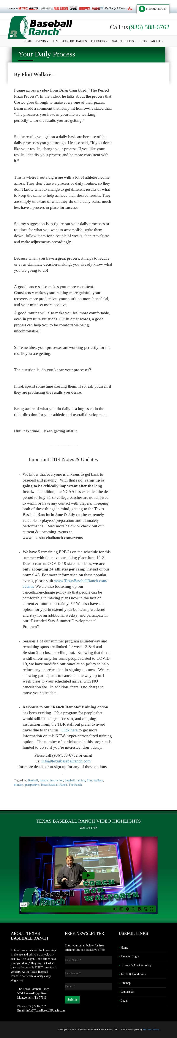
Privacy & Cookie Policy (136, 965)
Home (28, 41)
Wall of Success (123, 41)
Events (41, 41)
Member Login (130, 956)
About (156, 41)
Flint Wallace (95, 780)
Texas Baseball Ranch (54, 784)
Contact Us (127, 991)
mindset (19, 784)
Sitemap (126, 983)
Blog (143, 41)
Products (98, 41)
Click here (69, 730)
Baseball (33, 780)
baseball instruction (51, 780)
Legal (124, 1000)
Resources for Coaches (70, 41)
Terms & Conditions (133, 974)
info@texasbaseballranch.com (66, 761)
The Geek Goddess (151, 1029)
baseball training (75, 780)
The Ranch (75, 784)
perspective (32, 784)
